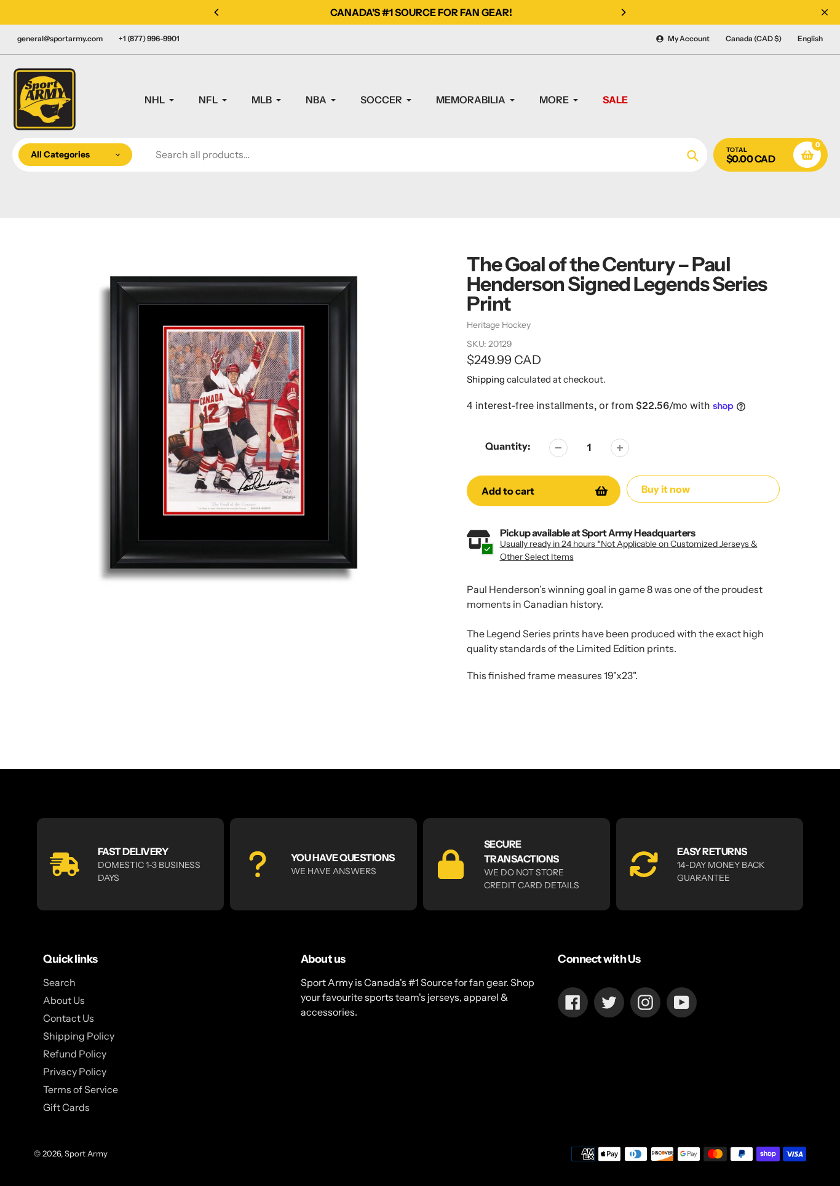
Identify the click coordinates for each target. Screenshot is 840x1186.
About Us (64, 1000)
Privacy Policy (74, 1071)
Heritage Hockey (499, 324)
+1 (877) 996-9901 (149, 38)
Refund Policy (74, 1054)
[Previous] (217, 12)
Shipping (486, 379)
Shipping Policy (78, 1036)
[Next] (623, 12)
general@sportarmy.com (60, 38)
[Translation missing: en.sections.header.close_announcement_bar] (824, 12)
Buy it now (665, 489)
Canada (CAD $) (754, 38)
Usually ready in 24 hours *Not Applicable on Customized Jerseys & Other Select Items (629, 550)
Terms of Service (80, 1089)
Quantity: (508, 446)
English (810, 38)
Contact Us (68, 1018)
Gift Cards (66, 1107)
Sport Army (86, 1153)
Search (59, 982)
